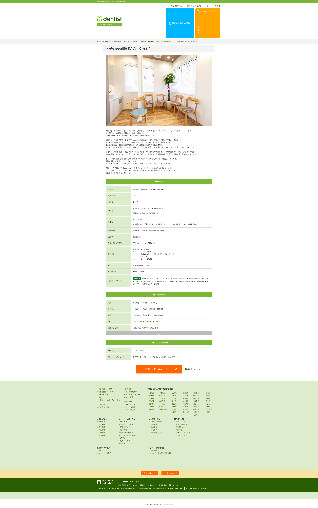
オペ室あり (124, 444)
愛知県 (185, 393)
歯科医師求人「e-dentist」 (128, 485)
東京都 (162, 407)
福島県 (151, 409)
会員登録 (102, 404)
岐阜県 (174, 409)
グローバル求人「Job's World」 (197, 488)
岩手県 (151, 398)
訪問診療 (102, 435)
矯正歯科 (102, 430)
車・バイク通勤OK (105, 453)
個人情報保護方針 (131, 392)
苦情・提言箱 (130, 397)
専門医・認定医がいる (128, 435)
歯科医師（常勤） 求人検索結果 (125, 41)
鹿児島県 (209, 409)
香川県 (196, 409)
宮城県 (151, 401)
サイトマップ (130, 410)
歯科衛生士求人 (104, 394)
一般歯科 (102, 422)
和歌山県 (186, 412)
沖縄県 (208, 412)
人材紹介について (171, 473)
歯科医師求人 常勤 (107, 24)
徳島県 (196, 407)
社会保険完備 (180, 422)
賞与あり (154, 430)
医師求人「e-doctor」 (148, 485)
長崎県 (208, 398)
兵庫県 (185, 407)
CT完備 (123, 438)
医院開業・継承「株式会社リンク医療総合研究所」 (117, 488)
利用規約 (128, 389)
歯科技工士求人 (104, 397)
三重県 (185, 396)
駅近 (100, 450)
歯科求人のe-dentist (104, 41)
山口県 (196, 404)
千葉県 (162, 404)
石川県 (174, 398)
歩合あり (154, 427)
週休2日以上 (180, 427)
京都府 (185, 401)
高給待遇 (154, 424)
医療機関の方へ (177, 6)
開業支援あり (125, 427)
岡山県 (196, 398)
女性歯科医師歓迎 (126, 433)
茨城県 (162, 398)
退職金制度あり (156, 433)
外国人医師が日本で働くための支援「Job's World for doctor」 (161, 488)
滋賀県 (185, 398)
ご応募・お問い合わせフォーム (158, 369)
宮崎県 (208, 407)
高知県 (196, 415)
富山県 (174, 396)
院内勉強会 (155, 450)
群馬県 (162, 393)
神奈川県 (163, 409)
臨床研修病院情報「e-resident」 (170, 485)
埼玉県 (162, 401)
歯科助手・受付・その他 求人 (109, 400)
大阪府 (185, 404)
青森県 (151, 396)
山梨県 (174, 404)
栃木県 (162, 396)
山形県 (151, 407)
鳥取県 (196, 393)
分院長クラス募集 (126, 424)
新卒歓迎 (123, 430)
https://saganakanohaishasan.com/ (145, 321)
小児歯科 (102, 424)
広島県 (196, 401)
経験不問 (123, 422)
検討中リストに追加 (194, 369)
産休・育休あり (181, 424)
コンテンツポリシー (132, 394)
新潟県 (174, 393)
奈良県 (185, 409)
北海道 (151, 393)
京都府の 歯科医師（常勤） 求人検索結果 (155, 41)
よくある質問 (196, 6)
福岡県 (208, 393)
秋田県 (151, 404)
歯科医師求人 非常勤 (106, 392)
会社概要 (128, 402)
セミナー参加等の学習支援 (161, 453)
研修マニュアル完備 (183, 433)
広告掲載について (150, 473)
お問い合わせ (214, 6)
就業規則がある (181, 435)
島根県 (196, 396)
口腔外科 (102, 433)
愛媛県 (196, 412)
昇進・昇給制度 (156, 422)
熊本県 (208, 401)
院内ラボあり (125, 441)
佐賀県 (208, 396)
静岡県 (174, 412)
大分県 (208, 404)
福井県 (174, 401)
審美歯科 (102, 427)
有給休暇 (179, 430)
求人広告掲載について (107, 407)
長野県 (174, 407)
